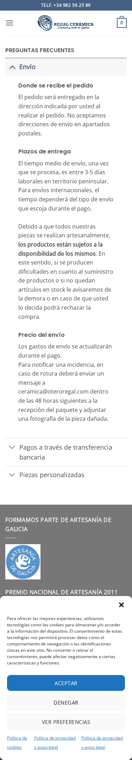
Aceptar (66, 683)
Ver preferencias (66, 721)
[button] (121, 604)
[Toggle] (12, 66)
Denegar (66, 702)
